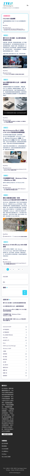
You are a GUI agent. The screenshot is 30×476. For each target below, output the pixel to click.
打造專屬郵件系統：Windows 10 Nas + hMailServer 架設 (12, 315)
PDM (9, 345)
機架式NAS (5, 367)
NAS (19, 236)
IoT (5, 169)
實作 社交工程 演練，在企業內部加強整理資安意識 (14, 302)
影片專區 (5, 356)
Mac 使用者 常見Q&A (8, 335)
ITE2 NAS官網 (5, 448)
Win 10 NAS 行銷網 (6, 456)
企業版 (12, 170)
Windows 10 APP (21, 29)
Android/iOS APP (7, 326)
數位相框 (22, 236)
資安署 (20, 74)
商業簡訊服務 (8, 402)
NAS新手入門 (7, 15)
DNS (6, 188)
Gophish (7, 74)
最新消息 (6, 35)
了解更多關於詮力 (7, 434)
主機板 (4, 351)
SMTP (19, 188)
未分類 (4, 362)
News (4, 343)
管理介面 (11, 264)
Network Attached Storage (15, 263)
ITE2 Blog (4, 454)
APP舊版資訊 (6, 332)
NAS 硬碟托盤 (23, 121)
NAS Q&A (5, 337)
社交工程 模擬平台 (12, 74)
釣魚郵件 (22, 74)
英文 (4, 282)
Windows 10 (15, 29)
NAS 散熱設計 (18, 121)
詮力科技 (14, 170)
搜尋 (4, 287)
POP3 (16, 188)
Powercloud (10, 29)
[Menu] (27, 5)
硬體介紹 (6, 79)
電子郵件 (16, 189)
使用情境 (5, 354)
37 (18, 269)
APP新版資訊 (6, 329)
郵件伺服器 (12, 189)
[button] (22, 269)
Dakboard (16, 236)
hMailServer (9, 188)
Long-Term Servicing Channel (13, 169)
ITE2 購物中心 (5, 451)
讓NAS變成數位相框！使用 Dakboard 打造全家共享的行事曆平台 (14, 319)
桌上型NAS (5, 364)
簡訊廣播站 (4, 446)
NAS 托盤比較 (12, 121)
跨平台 (14, 264)
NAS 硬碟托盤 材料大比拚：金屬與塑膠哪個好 (13, 306)
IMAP (14, 188)
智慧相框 (25, 236)
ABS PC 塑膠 (7, 121)
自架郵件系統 (8, 189)
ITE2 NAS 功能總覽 (9, 19)
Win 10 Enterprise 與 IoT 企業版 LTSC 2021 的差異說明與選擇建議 (14, 310)
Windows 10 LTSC (22, 169)
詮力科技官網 (5, 443)
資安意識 (16, 74)
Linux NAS (7, 263)
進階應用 (6, 175)
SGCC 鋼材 (6, 122)
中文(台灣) (5, 276)
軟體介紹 (6, 127)
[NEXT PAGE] (22, 269)
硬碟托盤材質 (10, 122)
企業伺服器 (8, 264)
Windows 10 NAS (7, 170)
